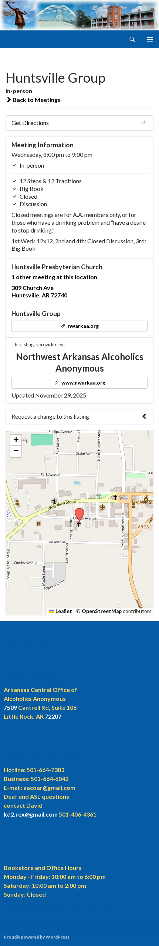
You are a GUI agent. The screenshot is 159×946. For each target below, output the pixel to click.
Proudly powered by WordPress (37, 937)
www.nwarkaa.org (82, 382)
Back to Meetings (36, 99)
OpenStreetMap (102, 611)
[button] (77, 510)
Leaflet (63, 611)
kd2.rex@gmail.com (31, 814)
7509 (10, 707)
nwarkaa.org (83, 326)
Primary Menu (150, 39)
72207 (53, 716)
